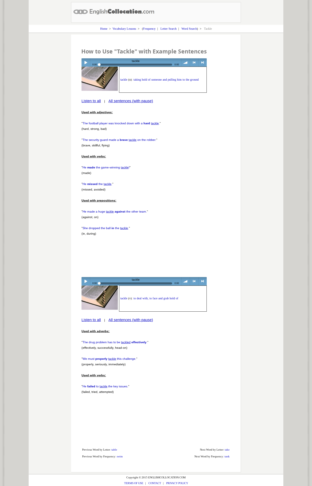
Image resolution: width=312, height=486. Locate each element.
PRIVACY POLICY (177, 483)
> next (202, 62)
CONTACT (154, 483)
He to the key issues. (105, 386)
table (114, 449)
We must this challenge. (109, 358)
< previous (194, 62)
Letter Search (168, 28)
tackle (123, 79)
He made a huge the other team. (115, 211)
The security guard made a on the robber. (119, 139)
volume (185, 62)
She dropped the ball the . (106, 228)
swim (120, 456)
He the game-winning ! (106, 167)
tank (227, 456)
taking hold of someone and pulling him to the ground (166, 79)
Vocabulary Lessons (124, 28)
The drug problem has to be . (115, 342)
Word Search (189, 28)
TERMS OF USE (133, 483)
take (227, 449)
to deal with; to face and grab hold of (156, 298)
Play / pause (86, 62)
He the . (97, 184)
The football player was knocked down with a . (121, 123)
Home (103, 28)
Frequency (149, 28)
